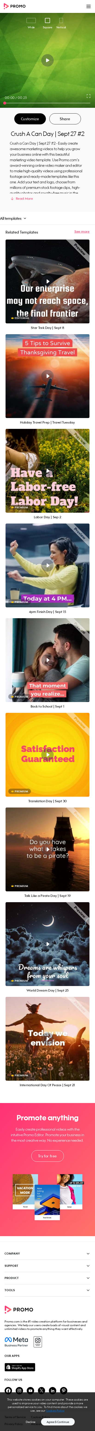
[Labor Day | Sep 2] (47, 471)
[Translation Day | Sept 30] (47, 755)
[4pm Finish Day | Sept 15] (47, 565)
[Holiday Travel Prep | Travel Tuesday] (47, 376)
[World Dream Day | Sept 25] (47, 944)
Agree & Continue (58, 1422)
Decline (31, 1422)
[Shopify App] (47, 1367)
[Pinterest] (63, 1391)
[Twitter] (41, 1391)
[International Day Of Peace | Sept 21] (47, 1039)
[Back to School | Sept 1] (47, 660)
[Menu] (88, 6)
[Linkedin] (52, 1391)
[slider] (4, 103)
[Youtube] (30, 1391)
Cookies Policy (55, 1410)
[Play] (47, 60)
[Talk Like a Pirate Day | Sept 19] (47, 849)
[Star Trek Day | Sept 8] (47, 281)
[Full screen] (89, 96)
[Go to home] (16, 6)
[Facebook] (16, 1341)
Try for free (47, 1156)
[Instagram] (37, 1341)
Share (65, 119)
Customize (30, 119)
